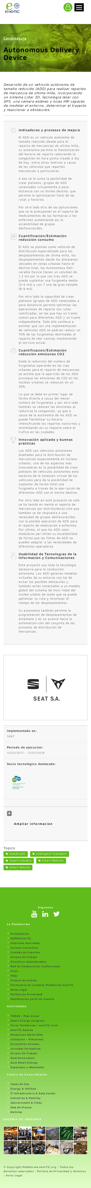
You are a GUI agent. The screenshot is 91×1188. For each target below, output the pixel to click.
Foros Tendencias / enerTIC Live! (34, 1025)
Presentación (19, 933)
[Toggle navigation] (79, 7)
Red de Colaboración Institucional (35, 966)
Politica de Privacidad (26, 994)
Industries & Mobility (25, 1097)
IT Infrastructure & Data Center (33, 1093)
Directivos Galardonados (28, 961)
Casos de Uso (19, 1083)
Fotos (14, 970)
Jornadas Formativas (25, 1048)
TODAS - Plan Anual (24, 1015)
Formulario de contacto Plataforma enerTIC (42, 984)
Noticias (16, 1111)
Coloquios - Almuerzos (26, 1039)
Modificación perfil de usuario (32, 998)
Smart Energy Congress (27, 1020)
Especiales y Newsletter (27, 1067)
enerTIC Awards (21, 1029)
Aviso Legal (18, 989)
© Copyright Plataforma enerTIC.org (30, 1166)
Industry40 (17, 853)
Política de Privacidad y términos (61, 1171)
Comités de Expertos (25, 952)
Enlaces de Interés (23, 980)
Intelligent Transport (51, 853)
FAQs (14, 975)
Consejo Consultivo (24, 947)
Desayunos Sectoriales (26, 1034)
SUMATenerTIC (20, 938)
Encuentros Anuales (24, 1043)
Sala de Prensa (21, 1107)
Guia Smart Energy (24, 1062)
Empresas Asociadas (25, 942)
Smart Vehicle (19, 867)
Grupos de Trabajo (23, 956)
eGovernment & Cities (26, 1102)
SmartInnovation (22, 1057)
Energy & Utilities (23, 1088)
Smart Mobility (53, 860)
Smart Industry (20, 860)
